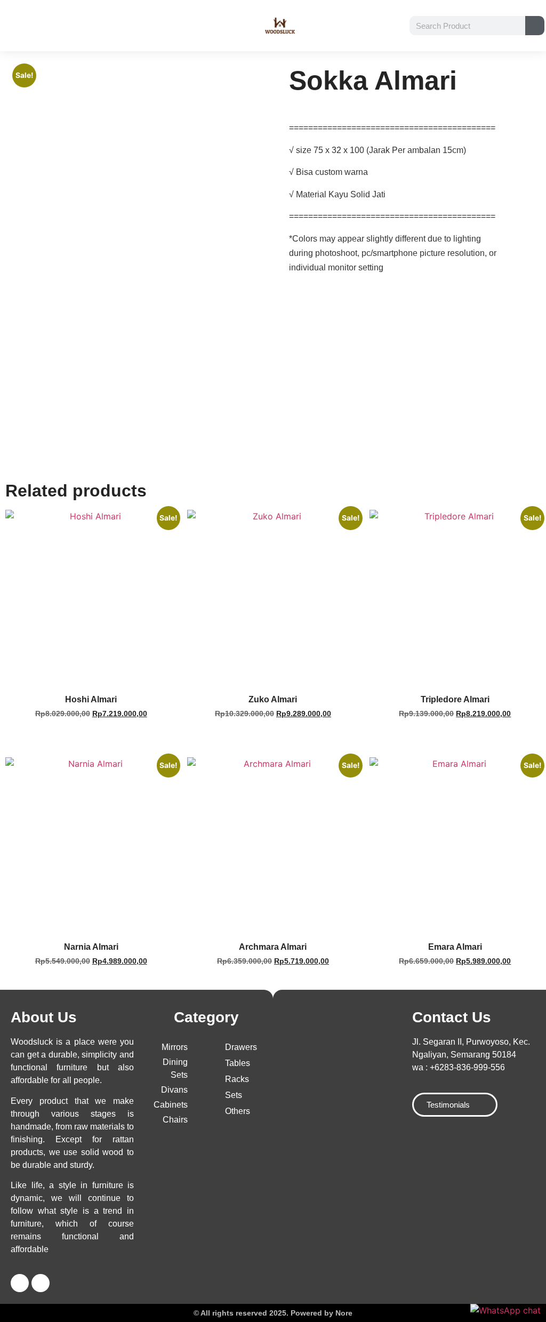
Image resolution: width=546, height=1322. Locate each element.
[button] (15, 25)
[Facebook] (20, 1283)
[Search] (534, 25)
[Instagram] (40, 1283)
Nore (343, 1313)
